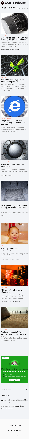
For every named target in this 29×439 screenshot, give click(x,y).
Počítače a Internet (6, 118)
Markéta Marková (5, 49)
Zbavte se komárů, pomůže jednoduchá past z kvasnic (12, 81)
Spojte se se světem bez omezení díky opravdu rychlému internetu (14, 123)
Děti (2, 245)
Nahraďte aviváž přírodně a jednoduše (12, 165)
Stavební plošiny (19, 406)
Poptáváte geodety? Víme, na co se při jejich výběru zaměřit (13, 333)
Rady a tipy (4, 35)
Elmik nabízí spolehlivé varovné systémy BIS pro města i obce (14, 39)
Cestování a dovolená (7, 203)
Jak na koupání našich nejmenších (10, 249)
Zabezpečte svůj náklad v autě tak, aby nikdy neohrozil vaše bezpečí (14, 207)
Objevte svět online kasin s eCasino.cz (12, 291)
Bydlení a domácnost (6, 162)
